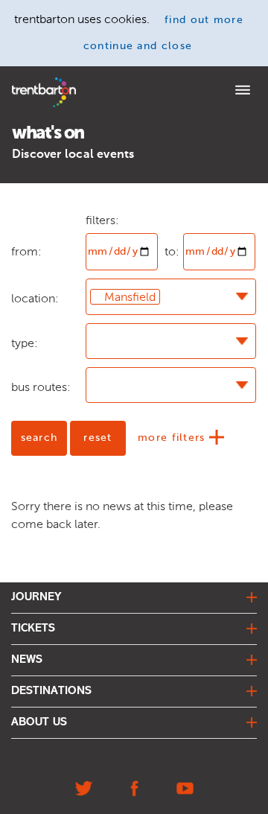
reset (97, 438)
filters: (102, 220)
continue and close (138, 46)
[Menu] (242, 92)
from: (26, 220)
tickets (33, 628)
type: (24, 343)
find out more (204, 20)
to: (172, 251)
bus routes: (41, 387)
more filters (173, 438)
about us (39, 722)
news (26, 660)
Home (24, 82)
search (39, 438)
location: (35, 298)
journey (36, 597)
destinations (51, 691)
